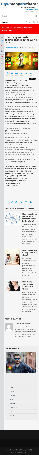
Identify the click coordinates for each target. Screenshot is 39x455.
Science (12, 403)
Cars (11, 387)
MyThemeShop (23, 452)
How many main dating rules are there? (29, 252)
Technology (14, 407)
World (22, 47)
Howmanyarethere (12, 47)
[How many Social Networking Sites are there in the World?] (12, 218)
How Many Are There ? (13, 450)
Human (12, 395)
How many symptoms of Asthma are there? (28, 285)
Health (12, 391)
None (12, 399)
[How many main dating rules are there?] (12, 257)
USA (11, 411)
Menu (4, 22)
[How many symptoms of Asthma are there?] (12, 286)
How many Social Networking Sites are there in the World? (30, 217)
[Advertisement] (15, 195)
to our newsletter (31, 10)
